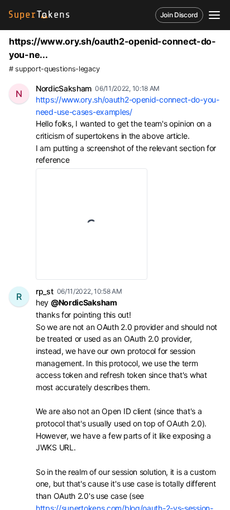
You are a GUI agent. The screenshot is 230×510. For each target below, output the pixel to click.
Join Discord (179, 15)
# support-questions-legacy (54, 69)
